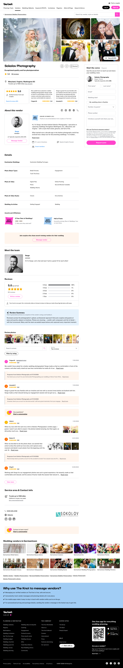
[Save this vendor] (67, 66)
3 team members (40, 146)
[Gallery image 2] (76, 28)
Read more (35, 138)
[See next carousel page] (78, 339)
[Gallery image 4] (105, 28)
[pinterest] (69, 110)
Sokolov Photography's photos (12, 579)
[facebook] (61, 110)
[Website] (73, 110)
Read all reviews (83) (12, 101)
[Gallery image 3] (76, 50)
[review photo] (9, 338)
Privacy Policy (94, 137)
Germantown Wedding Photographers (15, 14)
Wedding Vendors (8, 575)
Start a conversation (20, 414)
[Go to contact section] (77, 111)
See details (28, 84)
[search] (44, 348)
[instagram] (65, 110)
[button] (23, 223)
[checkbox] (88, 102)
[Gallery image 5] (105, 50)
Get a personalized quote (16, 500)
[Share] (62, 66)
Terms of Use (112, 131)
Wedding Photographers (21, 575)
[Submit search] (117, 14)
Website (10, 515)
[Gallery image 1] (32, 39)
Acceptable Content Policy (106, 135)
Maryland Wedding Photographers (39, 575)
